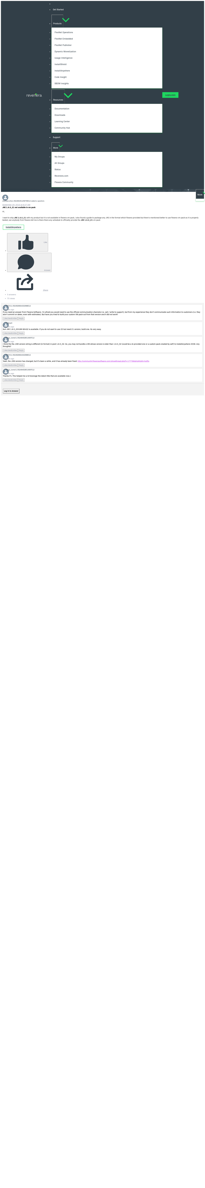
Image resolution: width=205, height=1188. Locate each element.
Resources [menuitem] (58, 100)
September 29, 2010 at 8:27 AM (16, 205)
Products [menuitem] (57, 23)
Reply (21, 318)
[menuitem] (106, 10)
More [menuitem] (55, 148)
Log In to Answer (11, 391)
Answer (47, 270)
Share (45, 290)
